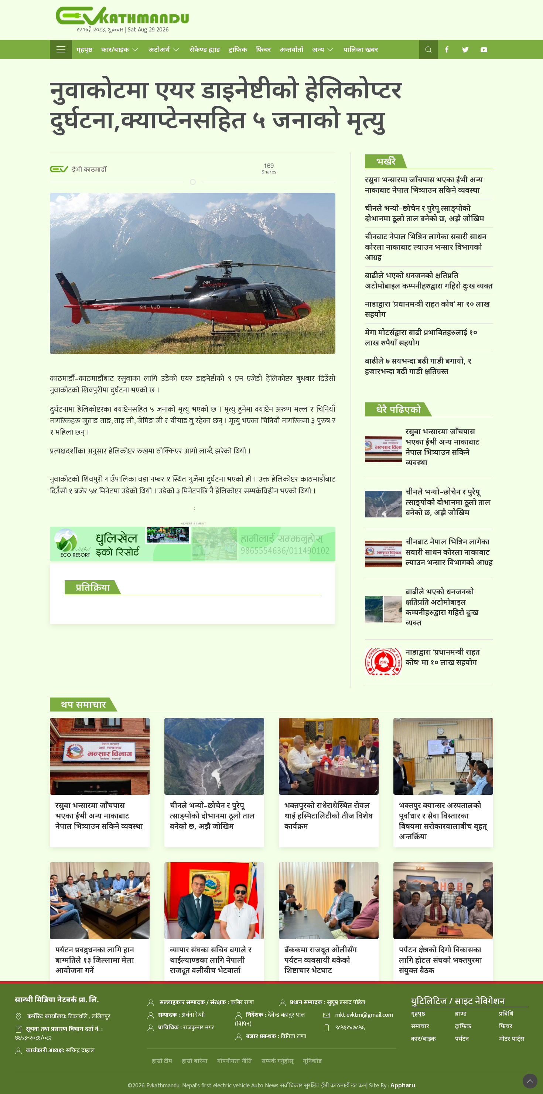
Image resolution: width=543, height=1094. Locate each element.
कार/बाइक (115, 49)
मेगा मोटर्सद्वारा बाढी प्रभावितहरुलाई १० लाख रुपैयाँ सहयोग (421, 337)
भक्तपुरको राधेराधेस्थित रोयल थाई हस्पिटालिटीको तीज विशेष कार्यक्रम (328, 815)
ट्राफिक (238, 49)
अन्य (318, 49)
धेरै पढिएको (398, 409)
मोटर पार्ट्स (511, 1038)
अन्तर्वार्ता (291, 49)
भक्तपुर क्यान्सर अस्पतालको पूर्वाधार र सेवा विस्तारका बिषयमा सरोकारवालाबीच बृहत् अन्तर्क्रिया (443, 820)
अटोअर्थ (159, 49)
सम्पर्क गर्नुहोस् (277, 1061)
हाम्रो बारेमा (195, 1061)
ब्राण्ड (461, 1013)
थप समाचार (83, 704)
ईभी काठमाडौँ (89, 169)
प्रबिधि (506, 1013)
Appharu (402, 1085)
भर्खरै (386, 161)
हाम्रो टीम (162, 1061)
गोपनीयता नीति (234, 1061)
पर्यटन (462, 1038)
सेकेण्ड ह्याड (204, 49)
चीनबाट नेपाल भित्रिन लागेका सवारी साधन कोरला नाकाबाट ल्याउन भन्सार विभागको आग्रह (425, 247)
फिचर (263, 49)
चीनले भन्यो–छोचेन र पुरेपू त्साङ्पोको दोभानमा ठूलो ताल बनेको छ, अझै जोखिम (424, 213)
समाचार (420, 1026)
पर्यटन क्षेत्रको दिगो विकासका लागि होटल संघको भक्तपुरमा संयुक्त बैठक (440, 960)
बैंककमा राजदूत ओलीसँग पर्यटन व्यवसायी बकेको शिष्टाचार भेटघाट (320, 960)
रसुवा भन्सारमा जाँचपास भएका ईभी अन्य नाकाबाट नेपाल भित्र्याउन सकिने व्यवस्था (424, 185)
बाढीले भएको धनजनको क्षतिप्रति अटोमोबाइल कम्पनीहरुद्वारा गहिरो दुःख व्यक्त (429, 280)
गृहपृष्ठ (84, 49)
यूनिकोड (312, 1061)
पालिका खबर (361, 49)
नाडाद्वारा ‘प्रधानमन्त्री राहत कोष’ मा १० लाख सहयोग (427, 309)
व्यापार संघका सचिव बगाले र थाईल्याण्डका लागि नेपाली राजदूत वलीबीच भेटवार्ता (211, 960)
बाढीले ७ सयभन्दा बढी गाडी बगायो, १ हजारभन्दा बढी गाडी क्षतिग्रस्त (418, 366)
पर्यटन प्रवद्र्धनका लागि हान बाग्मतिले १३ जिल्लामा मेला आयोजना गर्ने (94, 960)
